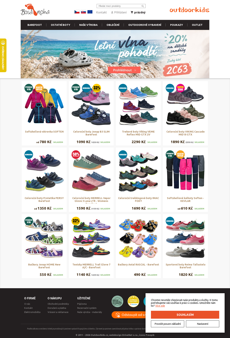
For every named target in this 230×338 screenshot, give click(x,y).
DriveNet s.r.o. (130, 335)
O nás (27, 304)
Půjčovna (82, 304)
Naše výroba (88, 24)
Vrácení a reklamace (58, 312)
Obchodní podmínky (58, 304)
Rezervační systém (86, 308)
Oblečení (113, 24)
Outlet (197, 24)
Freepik (150, 335)
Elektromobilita (32, 312)
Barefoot (34, 24)
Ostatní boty (60, 24)
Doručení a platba (57, 308)
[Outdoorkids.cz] (189, 10)
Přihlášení (120, 12)
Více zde (160, 305)
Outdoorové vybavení (144, 24)
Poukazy (176, 24)
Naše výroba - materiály (89, 312)
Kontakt (101, 12)
